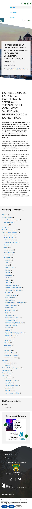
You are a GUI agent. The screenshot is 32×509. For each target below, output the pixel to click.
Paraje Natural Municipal (12, 393)
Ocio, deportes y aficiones (11, 220)
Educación (8, 282)
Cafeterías (8, 383)
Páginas (4, 360)
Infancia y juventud (10, 295)
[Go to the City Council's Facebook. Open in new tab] (15, 479)
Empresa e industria (11, 285)
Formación (6, 348)
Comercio (7, 270)
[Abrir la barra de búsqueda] (22, 21)
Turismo (4, 375)
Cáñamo (4, 215)
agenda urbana (8, 250)
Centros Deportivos (9, 235)
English (12, 17)
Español (12, 7)
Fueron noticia (7, 350)
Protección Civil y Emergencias (14, 323)
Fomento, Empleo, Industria (13, 287)
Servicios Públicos (10, 335)
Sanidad (7, 328)
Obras (6, 312)
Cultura (4, 227)
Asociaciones (7, 255)
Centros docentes (8, 237)
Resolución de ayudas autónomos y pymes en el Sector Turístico (13, 436)
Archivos (4, 404)
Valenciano (13, 12)
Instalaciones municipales (9, 232)
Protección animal (10, 320)
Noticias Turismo (22, 69)
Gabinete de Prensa (9, 353)
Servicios (6, 225)
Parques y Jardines (10, 315)
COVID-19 (6, 343)
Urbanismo (8, 340)
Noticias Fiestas (9, 307)
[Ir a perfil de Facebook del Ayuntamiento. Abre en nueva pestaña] (25, 3)
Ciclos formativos (10, 240)
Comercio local (6, 217)
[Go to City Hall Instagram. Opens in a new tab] (10, 479)
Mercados (6, 245)
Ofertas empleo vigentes (13, 290)
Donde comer (7, 378)
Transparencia (9, 338)
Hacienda (7, 292)
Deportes (7, 280)
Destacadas (7, 345)
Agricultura (8, 260)
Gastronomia (7, 388)
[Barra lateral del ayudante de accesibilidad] (2, 20)
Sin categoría (6, 370)
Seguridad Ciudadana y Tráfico (14, 333)
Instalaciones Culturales (10, 242)
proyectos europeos (11, 325)
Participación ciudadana (12, 317)
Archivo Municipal (8, 252)
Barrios (7, 265)
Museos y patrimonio (11, 305)
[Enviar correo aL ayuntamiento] (22, 3)
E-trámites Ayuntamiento (9, 230)
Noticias (14, 69)
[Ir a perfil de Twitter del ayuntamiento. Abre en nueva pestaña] (30, 3)
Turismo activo (7, 390)
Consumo (7, 272)
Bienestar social (9, 267)
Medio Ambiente (10, 297)
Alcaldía (7, 262)
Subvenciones (6, 373)
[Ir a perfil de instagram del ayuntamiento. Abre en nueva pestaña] (27, 3)
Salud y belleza (8, 222)
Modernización (9, 300)
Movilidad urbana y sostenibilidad (15, 302)
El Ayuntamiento (8, 363)
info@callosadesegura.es (12, 458)
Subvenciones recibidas (10, 358)
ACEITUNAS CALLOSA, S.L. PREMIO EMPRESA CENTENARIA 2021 (18, 424)
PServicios (6, 365)
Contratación (8, 275)
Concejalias (6, 257)
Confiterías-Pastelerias (11, 385)
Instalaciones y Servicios (10, 355)
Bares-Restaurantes (11, 380)
